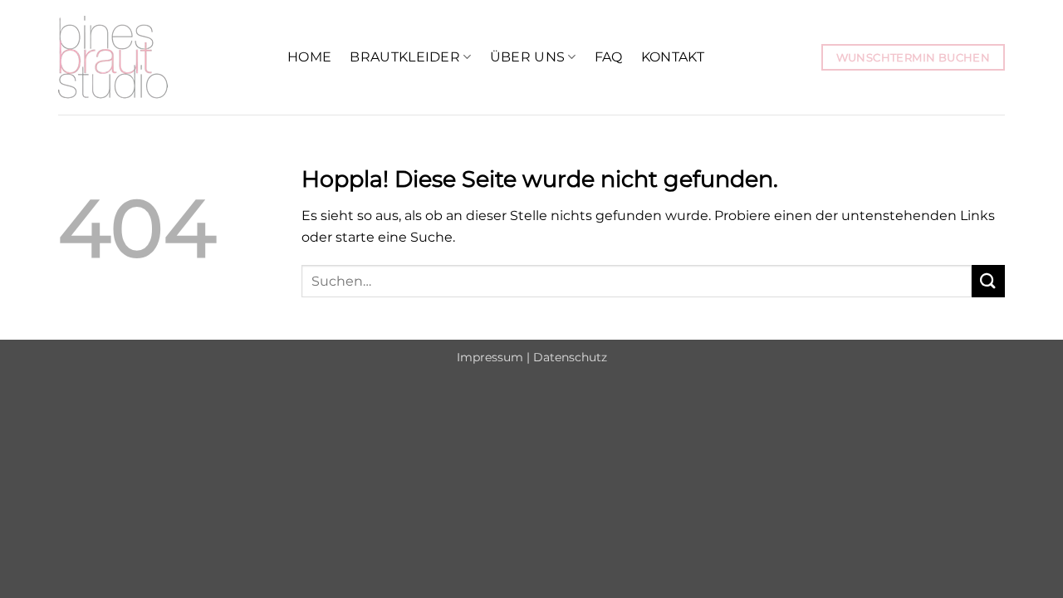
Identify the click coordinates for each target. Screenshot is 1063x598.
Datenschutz (570, 357)
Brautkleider (405, 57)
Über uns (528, 57)
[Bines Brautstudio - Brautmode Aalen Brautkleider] (160, 57)
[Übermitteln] (988, 281)
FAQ (609, 57)
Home (309, 57)
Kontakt (672, 57)
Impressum (490, 357)
